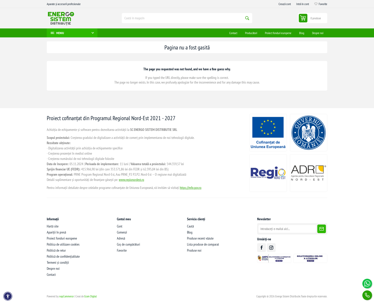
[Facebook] (261, 247)
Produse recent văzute (200, 238)
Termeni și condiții (58, 262)
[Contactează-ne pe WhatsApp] (367, 283)
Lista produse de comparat (203, 244)
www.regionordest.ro (131, 179)
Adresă (121, 238)
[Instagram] (271, 247)
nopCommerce (66, 296)
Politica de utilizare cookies (63, 244)
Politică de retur (56, 250)
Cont (119, 226)
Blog (189, 232)
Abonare (321, 229)
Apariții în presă (56, 232)
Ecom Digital (90, 296)
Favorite (122, 250)
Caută (247, 18)
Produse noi (194, 250)
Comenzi (122, 232)
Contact (51, 274)
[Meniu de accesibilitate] (8, 296)
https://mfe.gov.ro (190, 187)
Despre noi (53, 268)
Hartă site (52, 226)
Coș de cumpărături (128, 244)
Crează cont (285, 4)
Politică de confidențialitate (63, 256)
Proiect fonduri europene (62, 238)
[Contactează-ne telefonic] (367, 295)
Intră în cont (302, 4)
